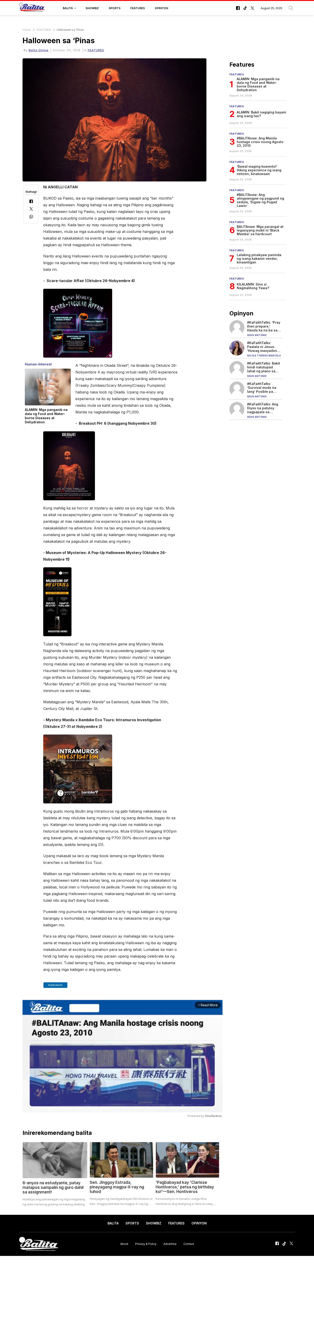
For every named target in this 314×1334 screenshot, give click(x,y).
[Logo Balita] (32, 8)
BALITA (68, 8)
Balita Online (39, 50)
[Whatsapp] (31, 217)
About (124, 1244)
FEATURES (137, 8)
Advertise (170, 1244)
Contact (188, 1244)
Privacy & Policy (146, 1244)
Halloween (55, 985)
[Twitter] (31, 209)
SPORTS (114, 8)
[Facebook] (31, 202)
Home (27, 29)
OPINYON (161, 8)
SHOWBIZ (92, 8)
